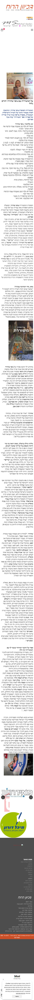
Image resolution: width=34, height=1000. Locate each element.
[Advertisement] (17, 51)
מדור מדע (29, 891)
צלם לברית (29, 870)
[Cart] (2, 30)
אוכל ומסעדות (28, 883)
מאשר (17, 996)
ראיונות (30, 872)
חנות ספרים (28, 889)
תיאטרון (30, 866)
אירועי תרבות (28, 868)
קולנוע (30, 874)
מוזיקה (30, 864)
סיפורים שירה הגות (26, 862)
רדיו (31, 876)
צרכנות (30, 885)
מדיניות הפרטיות (20, 993)
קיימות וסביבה (28, 887)
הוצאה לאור (28, 881)
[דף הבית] (19, 8)
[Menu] (32, 30)
